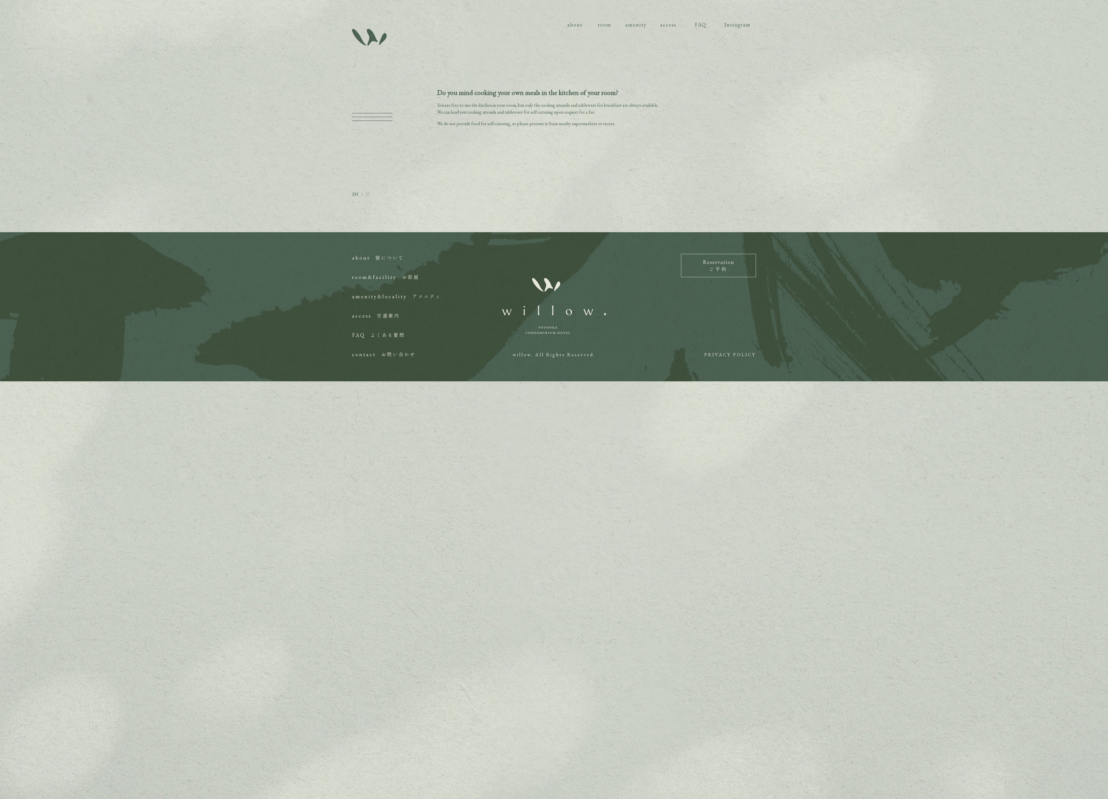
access (376, 315)
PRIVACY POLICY (730, 355)
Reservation (718, 265)
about (378, 257)
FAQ (378, 335)
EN (355, 194)
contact (384, 354)
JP (368, 194)
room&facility (385, 277)
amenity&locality (396, 296)
